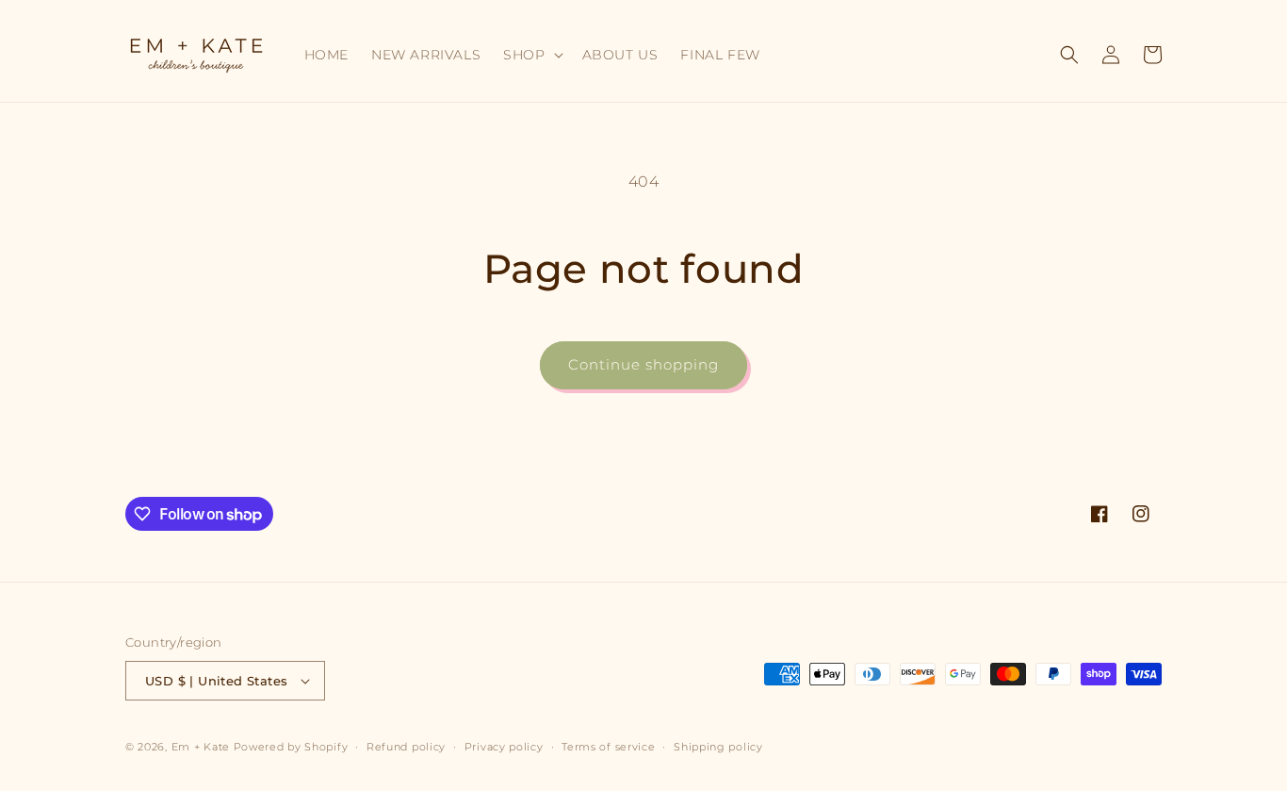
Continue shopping (643, 364)
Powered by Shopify (291, 746)
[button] (531, 54)
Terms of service (608, 746)
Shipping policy (718, 746)
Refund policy (406, 746)
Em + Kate (200, 746)
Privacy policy (504, 746)
